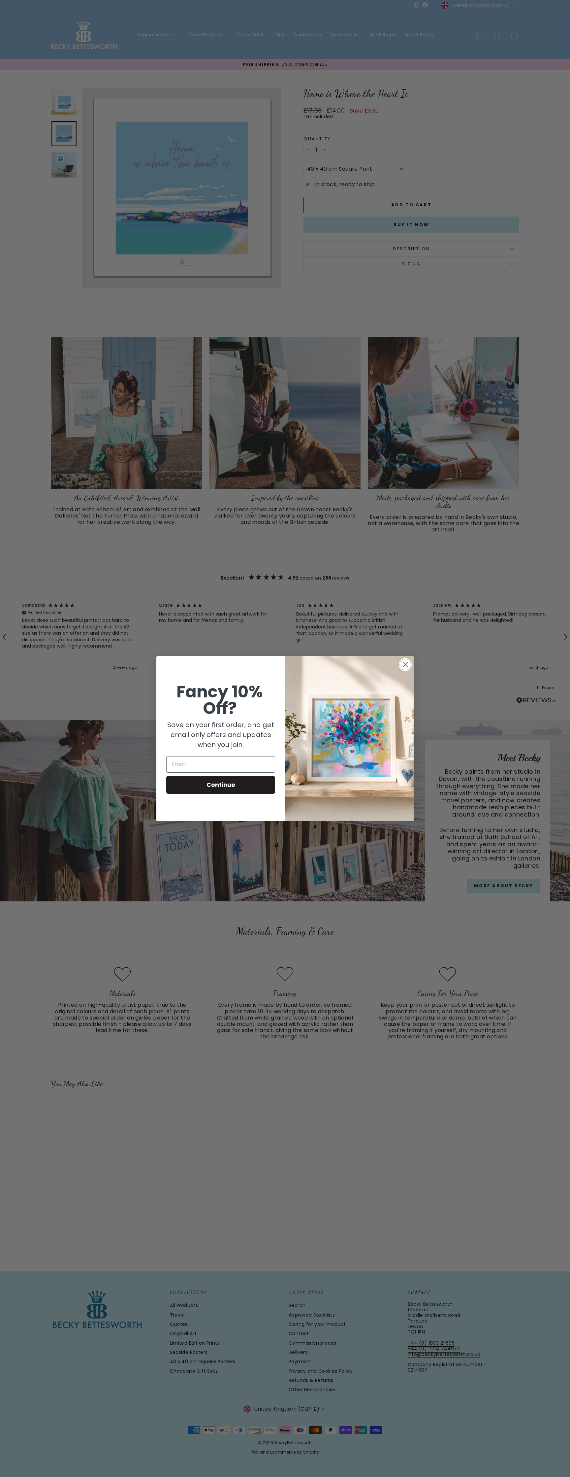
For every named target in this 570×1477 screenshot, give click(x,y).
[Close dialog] (405, 664)
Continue (220, 785)
